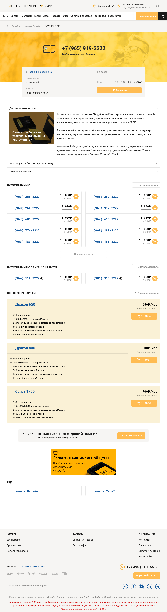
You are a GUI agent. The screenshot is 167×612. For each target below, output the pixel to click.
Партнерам (145, 545)
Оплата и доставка (81, 16)
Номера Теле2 (104, 491)
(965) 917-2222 (106, 208)
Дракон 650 (25, 304)
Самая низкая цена (40, 71)
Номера (11, 534)
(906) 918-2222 (106, 278)
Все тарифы (79, 545)
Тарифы (78, 534)
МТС (5, 16)
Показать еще (82, 254)
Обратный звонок (147, 575)
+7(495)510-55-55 (133, 4)
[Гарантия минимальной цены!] (83, 462)
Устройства (114, 16)
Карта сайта (145, 556)
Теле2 (37, 16)
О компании (147, 534)
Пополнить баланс (17, 550)
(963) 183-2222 (106, 242)
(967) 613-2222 (106, 219)
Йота (46, 16)
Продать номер (59, 16)
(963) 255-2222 (27, 197)
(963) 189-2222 (27, 242)
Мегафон (26, 16)
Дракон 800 (25, 348)
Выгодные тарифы (83, 539)
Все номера (13, 539)
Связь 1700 (25, 391)
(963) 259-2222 (106, 197)
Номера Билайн (26, 491)
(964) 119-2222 (27, 278)
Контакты (100, 16)
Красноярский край (31, 566)
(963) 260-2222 (27, 208)
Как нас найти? (106, 6)
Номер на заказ (147, 16)
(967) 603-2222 (27, 219)
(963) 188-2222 (106, 230)
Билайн (15, 16)
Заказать (121, 90)
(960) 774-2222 (27, 230)
